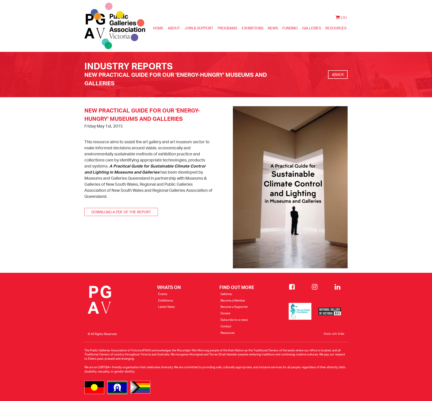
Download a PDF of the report (121, 212)
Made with (334, 333)
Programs (227, 28)
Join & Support (198, 28)
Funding (290, 28)
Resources (335, 28)
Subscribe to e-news (234, 320)
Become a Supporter (234, 306)
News (273, 28)
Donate (225, 313)
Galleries (311, 28)
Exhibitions (252, 28)
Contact (225, 326)
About (174, 28)
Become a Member (232, 300)
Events (162, 294)
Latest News (166, 306)
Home (158, 28)
